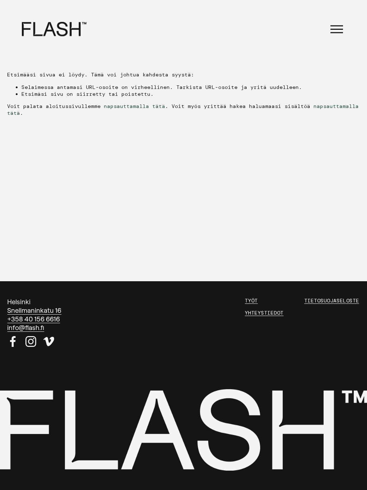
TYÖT (251, 300)
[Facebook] (13, 341)
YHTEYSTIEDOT (264, 313)
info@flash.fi (25, 327)
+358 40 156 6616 (33, 319)
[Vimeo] (48, 341)
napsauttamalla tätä (134, 106)
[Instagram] (31, 341)
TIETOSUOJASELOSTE (331, 300)
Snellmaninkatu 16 (34, 310)
